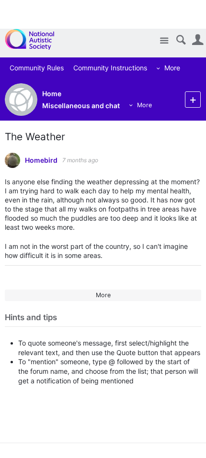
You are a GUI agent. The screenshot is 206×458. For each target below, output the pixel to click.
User (197, 40)
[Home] (35, 39)
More (168, 68)
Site (164, 41)
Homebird (41, 160)
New (193, 99)
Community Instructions (106, 68)
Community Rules (32, 68)
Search (180, 40)
